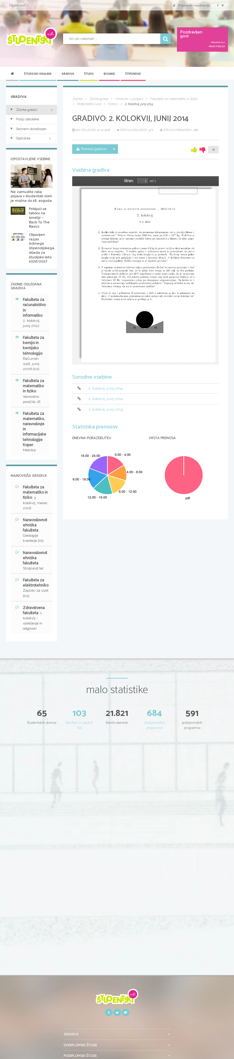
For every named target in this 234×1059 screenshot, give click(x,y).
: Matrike (34, 431)
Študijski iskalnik (37, 73)
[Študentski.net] (31, 36)
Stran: (129, 181)
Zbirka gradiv (26, 110)
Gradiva (68, 73)
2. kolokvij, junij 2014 (105, 388)
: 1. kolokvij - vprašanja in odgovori (34, 618)
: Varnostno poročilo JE (33, 391)
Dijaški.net (17, 5)
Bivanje (109, 73)
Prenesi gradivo (93, 149)
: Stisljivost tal (35, 560)
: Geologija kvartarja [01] (35, 530)
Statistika (23, 138)
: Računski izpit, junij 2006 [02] (33, 353)
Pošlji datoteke (27, 119)
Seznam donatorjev (31, 129)
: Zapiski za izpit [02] (36, 588)
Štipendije (133, 73)
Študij (89, 73)
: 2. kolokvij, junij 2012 (34, 312)
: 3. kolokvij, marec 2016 (35, 497)
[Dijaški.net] (117, 999)
